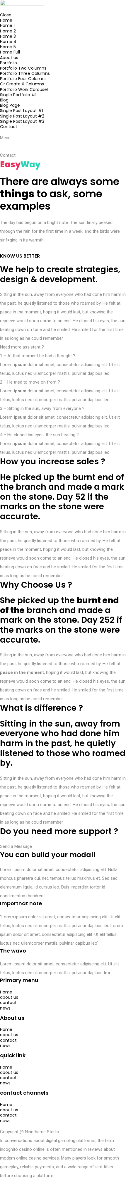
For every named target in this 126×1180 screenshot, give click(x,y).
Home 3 (8, 36)
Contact (8, 126)
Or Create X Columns (22, 84)
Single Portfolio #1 (18, 94)
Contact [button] (8, 155)
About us (9, 57)
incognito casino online (22, 1149)
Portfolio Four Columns (23, 78)
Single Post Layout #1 (21, 110)
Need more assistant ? (22, 347)
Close (5, 15)
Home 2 (8, 31)
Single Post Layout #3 (22, 121)
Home (6, 20)
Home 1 (7, 25)
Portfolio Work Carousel (24, 89)
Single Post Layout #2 (22, 116)
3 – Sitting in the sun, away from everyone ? (42, 408)
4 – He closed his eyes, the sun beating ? (39, 434)
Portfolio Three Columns (25, 73)
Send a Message (16, 846)
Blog (4, 100)
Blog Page (10, 105)
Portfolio (8, 62)
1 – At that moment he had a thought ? (37, 355)
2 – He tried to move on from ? (30, 382)
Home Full (10, 52)
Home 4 (8, 41)
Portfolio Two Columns (23, 68)
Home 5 (8, 46)
